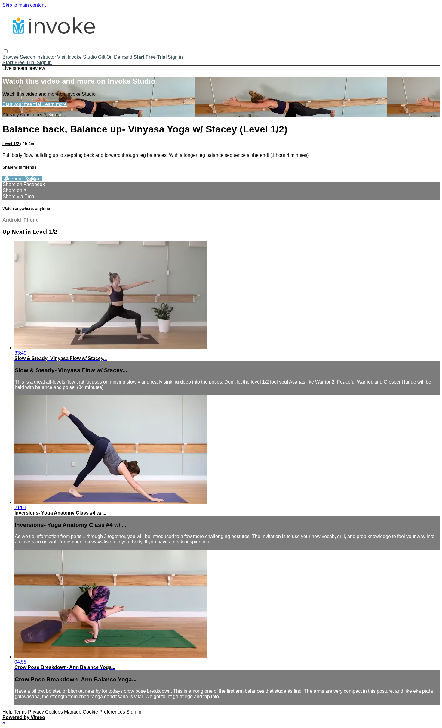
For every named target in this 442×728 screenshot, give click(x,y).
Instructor (46, 57)
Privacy (36, 711)
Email (35, 178)
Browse (11, 57)
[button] (6, 51)
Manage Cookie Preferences (95, 711)
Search (28, 57)
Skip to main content (24, 5)
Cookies (54, 711)
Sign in (175, 57)
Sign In (44, 62)
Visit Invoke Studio (77, 57)
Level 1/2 (11, 144)
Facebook (13, 178)
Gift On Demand (115, 57)
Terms (21, 711)
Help (8, 711)
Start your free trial (22, 104)
